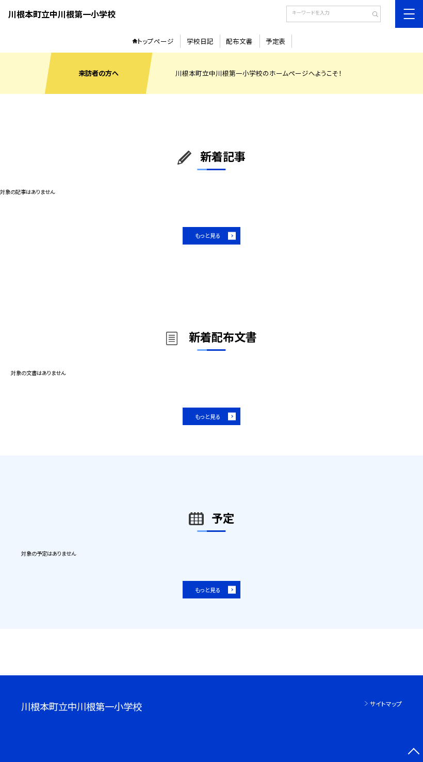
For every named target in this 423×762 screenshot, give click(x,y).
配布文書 (239, 41)
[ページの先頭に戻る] (413, 752)
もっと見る (208, 235)
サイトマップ (386, 703)
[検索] (372, 15)
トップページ (155, 41)
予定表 (276, 41)
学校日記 (200, 41)
